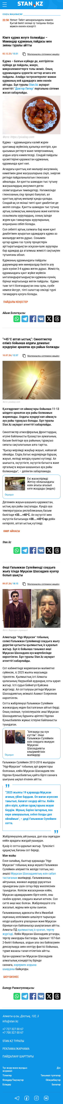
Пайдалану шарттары (18, 1056)
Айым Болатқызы (14, 313)
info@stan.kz (10, 1021)
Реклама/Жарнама (16, 1048)
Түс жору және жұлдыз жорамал (15, 1069)
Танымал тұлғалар (50, 1075)
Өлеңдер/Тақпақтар (13, 1080)
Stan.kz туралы (13, 1041)
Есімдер (7, 1084)
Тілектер (7, 1075)
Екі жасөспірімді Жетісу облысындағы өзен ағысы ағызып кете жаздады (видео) (41, 483)
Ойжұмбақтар (53, 1080)
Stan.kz (33, 84)
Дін (58, 1068)
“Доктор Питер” (24, 88)
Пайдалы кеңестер (15, 302)
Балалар (56, 1084)
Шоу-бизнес (11, 976)
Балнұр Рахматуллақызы (18, 988)
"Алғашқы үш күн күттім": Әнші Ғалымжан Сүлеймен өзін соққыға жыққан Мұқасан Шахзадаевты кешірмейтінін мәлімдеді (40, 743)
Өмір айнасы (11, 531)
